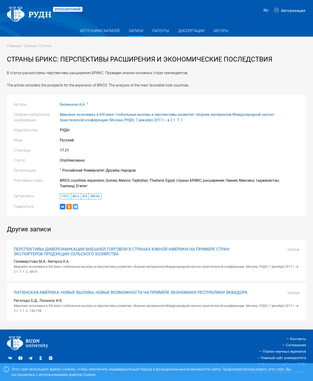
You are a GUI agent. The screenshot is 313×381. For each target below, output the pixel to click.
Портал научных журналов (284, 351)
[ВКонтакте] (62, 206)
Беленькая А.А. (72, 104)
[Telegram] (75, 206)
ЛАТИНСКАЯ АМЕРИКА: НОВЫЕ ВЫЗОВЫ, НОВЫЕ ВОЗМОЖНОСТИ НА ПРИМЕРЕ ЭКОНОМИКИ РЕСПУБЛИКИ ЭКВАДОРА (130, 292)
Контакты (298, 339)
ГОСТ (65, 196)
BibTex (95, 196)
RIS (84, 196)
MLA (76, 196)
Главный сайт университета (283, 358)
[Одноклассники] (69, 206)
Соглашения (296, 345)
